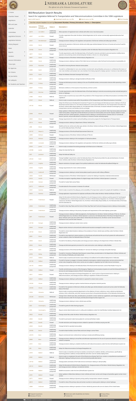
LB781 (31, 375)
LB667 (31, 57)
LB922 (31, 314)
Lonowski (41, 143)
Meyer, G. (40, 131)
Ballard (40, 353)
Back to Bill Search (34, 19)
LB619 (31, 382)
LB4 (30, 348)
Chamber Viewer (13, 16)
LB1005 (31, 288)
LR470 (31, 353)
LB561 (31, 322)
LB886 (31, 386)
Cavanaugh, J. (42, 305)
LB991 (31, 236)
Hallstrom (41, 186)
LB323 (31, 119)
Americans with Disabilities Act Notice (77, 394)
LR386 (31, 96)
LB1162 (31, 361)
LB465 (31, 339)
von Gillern (41, 32)
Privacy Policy (105, 394)
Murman (40, 92)
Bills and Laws (12, 24)
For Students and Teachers (16, 84)
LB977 (31, 54)
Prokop (40, 83)
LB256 (31, 74)
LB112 (31, 79)
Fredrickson (41, 200)
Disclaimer (104, 396)
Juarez (40, 146)
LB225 (31, 193)
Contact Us (68, 396)
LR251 (31, 190)
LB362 (31, 270)
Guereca (40, 190)
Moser (40, 96)
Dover (40, 232)
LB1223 (31, 159)
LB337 (31, 40)
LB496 (31, 92)
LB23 (30, 305)
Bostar (40, 330)
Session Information (14, 60)
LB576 (31, 249)
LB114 (31, 122)
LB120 (31, 178)
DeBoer (40, 257)
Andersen (41, 386)
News (10, 48)
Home (12, 12)
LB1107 (31, 131)
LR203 (31, 146)
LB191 (31, 344)
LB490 (31, 135)
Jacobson (41, 154)
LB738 (31, 65)
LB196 (31, 45)
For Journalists (12, 76)
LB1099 (31, 182)
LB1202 (31, 283)
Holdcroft (41, 172)
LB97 (30, 216)
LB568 (31, 206)
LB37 (30, 154)
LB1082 (31, 49)
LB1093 (31, 370)
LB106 (31, 168)
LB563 (31, 319)
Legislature (11, 20)
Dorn (39, 249)
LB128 (31, 138)
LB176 (31, 163)
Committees (12, 32)
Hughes (40, 163)
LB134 (31, 172)
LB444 (31, 227)
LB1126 (31, 105)
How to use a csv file (87, 19)
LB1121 (31, 366)
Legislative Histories (14, 40)
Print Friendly (123, 19)
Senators (11, 56)
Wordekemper (42, 40)
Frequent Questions (36, 394)
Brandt (40, 314)
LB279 (31, 32)
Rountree (41, 65)
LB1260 (31, 297)
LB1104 (31, 232)
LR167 (31, 100)
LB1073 (31, 335)
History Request (13, 44)
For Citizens (12, 72)
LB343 (31, 326)
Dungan (40, 223)
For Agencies (12, 68)
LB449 (31, 210)
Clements (41, 292)
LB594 (31, 83)
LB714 (31, 301)
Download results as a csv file (64, 19)
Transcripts (11, 64)
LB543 (31, 241)
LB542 (31, 245)
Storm (40, 45)
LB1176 (31, 265)
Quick (40, 70)
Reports (10, 52)
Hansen (40, 182)
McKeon (40, 135)
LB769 (31, 254)
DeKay (40, 254)
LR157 (31, 257)
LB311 (31, 274)
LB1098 (31, 150)
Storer (40, 49)
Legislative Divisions (14, 36)
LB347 (31, 88)
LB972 (31, 200)
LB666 (31, 61)
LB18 (30, 310)
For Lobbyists (12, 80)
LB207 (31, 36)
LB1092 (31, 330)
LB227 (31, 279)
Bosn (39, 335)
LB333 (31, 176)
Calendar (11, 28)
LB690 (31, 143)
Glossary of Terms (35, 396)
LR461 (31, 357)
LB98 (30, 127)
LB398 (31, 113)
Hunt (39, 159)
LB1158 (31, 223)
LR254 (31, 292)
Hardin (40, 176)
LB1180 (31, 261)
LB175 (31, 186)
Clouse (40, 283)
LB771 (31, 378)
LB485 (31, 70)
